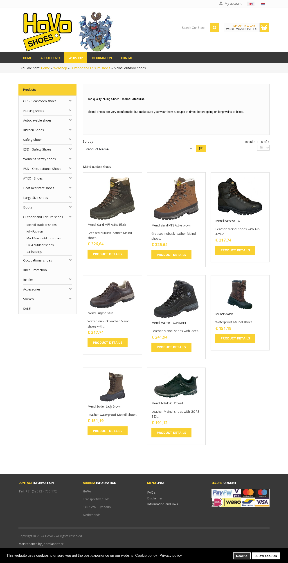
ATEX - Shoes (33, 178)
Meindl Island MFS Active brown (171, 225)
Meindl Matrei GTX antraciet (168, 323)
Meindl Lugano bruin (100, 313)
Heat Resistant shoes (38, 188)
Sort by (88, 141)
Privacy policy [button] (171, 555)
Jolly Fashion (35, 231)
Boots (27, 207)
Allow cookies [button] (266, 556)
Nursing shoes (33, 111)
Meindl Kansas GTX (227, 221)
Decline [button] (242, 556)
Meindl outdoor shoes (42, 225)
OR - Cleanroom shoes (39, 101)
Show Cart (264, 27)
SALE (27, 308)
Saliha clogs (34, 252)
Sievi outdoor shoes (40, 245)
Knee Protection (35, 270)
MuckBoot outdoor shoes (44, 238)
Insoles (28, 279)
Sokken (28, 299)
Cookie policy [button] (146, 555)
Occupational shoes (37, 260)
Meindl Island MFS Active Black (107, 225)
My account (233, 3)
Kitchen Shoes (33, 130)
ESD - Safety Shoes (37, 149)
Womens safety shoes (39, 159)
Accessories (31, 289)
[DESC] (201, 148)
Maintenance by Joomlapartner (40, 544)
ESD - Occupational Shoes (42, 168)
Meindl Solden (224, 314)
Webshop (60, 68)
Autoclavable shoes (37, 120)
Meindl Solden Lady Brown (104, 406)
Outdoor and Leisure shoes (90, 68)
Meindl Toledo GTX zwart (167, 403)
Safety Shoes (32, 139)
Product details (126, 210)
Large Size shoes (35, 197)
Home (45, 68)
